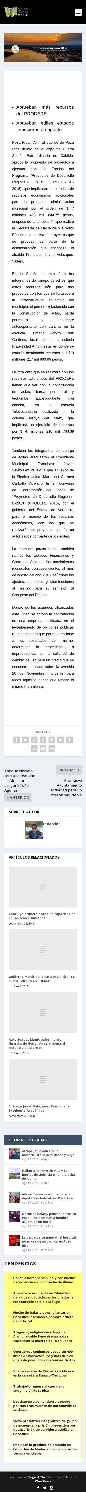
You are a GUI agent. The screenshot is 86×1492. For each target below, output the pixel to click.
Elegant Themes (40, 1477)
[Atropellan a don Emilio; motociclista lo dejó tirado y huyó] (14, 1153)
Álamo (45, 1159)
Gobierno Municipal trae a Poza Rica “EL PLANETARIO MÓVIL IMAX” (42, 979)
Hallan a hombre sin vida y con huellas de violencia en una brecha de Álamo (48, 1174)
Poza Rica (47, 1202)
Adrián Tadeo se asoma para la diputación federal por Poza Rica (47, 1196)
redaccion (52, 823)
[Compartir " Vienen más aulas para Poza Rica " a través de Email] (43, 748)
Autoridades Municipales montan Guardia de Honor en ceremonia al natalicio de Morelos (37, 1043)
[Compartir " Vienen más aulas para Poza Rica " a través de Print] (51, 748)
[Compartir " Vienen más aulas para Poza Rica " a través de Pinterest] (51, 739)
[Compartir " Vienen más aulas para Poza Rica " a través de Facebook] (16, 739)
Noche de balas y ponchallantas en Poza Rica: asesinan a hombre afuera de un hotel (49, 1218)
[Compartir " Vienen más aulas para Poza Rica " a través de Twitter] (25, 739)
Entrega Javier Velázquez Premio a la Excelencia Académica (39, 1108)
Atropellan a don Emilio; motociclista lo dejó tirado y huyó (48, 1153)
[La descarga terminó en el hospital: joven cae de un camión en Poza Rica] (14, 1240)
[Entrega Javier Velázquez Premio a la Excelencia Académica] (43, 1079)
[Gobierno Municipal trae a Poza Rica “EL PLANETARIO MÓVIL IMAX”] (43, 950)
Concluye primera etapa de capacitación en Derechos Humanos (42, 916)
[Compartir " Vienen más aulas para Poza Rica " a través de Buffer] (69, 739)
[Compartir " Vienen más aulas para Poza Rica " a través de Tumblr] (43, 739)
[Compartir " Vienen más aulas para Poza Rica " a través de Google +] (34, 739)
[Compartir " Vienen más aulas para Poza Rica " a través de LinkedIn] (60, 739)
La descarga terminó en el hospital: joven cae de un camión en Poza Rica (49, 1241)
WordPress (43, 1481)
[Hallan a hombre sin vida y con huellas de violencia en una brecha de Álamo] (14, 1173)
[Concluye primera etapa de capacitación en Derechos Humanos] (43, 887)
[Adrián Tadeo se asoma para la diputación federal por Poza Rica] (14, 1197)
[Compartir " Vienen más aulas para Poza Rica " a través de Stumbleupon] (34, 748)
